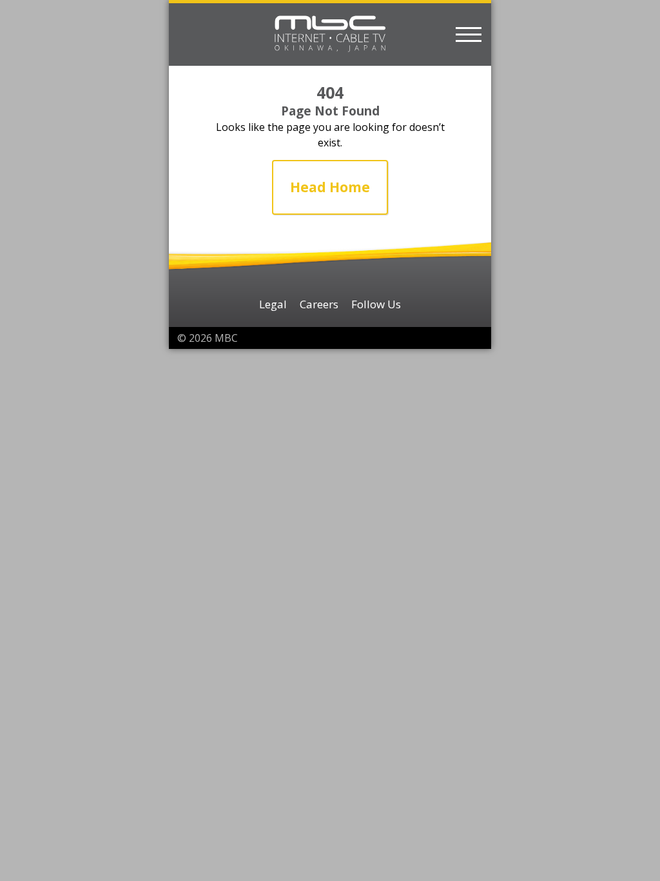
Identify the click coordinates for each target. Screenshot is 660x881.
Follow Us (376, 304)
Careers (319, 304)
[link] (330, 187)
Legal (273, 304)
